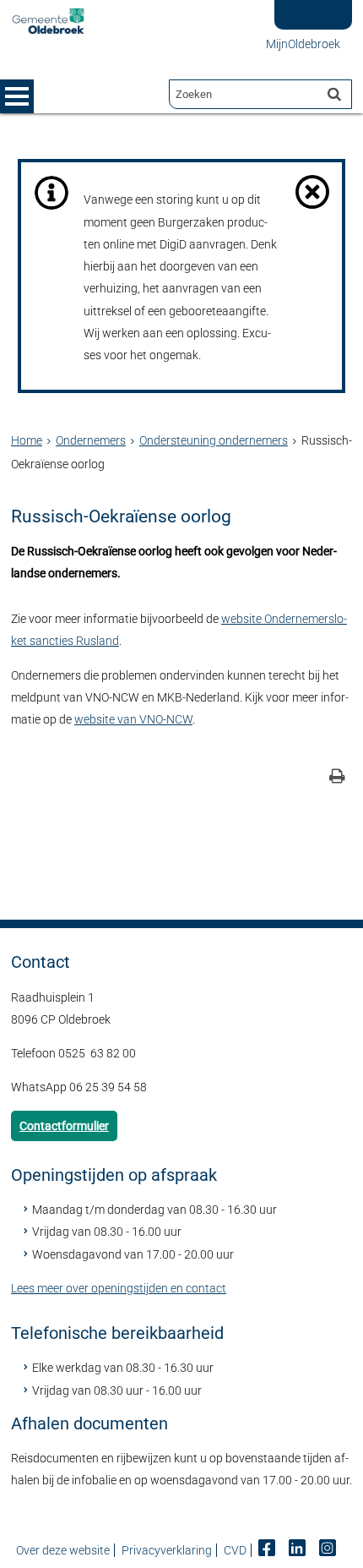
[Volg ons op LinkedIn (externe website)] (298, 1550)
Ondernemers (91, 440)
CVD (235, 1550)
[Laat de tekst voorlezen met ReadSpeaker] (306, 6)
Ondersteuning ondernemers (213, 440)
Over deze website (63, 1550)
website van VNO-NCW (133, 719)
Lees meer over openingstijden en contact (118, 1288)
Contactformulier (64, 1126)
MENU (17, 96)
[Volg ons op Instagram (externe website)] (329, 1550)
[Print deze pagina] (337, 778)
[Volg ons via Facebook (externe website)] (268, 1550)
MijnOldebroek (303, 44)
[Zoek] (334, 94)
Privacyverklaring (167, 1550)
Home (26, 440)
